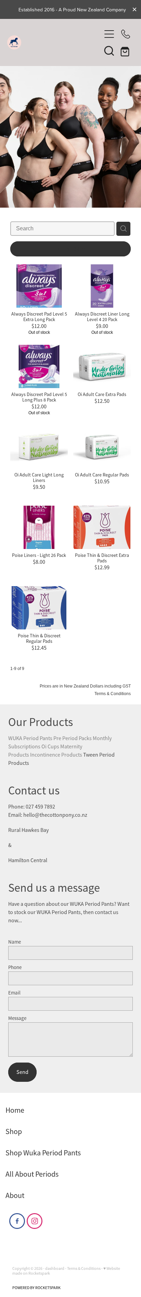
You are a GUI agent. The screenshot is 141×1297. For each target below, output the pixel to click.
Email (14, 992)
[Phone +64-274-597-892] (125, 34)
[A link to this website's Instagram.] (34, 1221)
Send (22, 1072)
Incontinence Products (56, 754)
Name (14, 941)
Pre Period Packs (72, 738)
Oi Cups (50, 746)
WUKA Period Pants (30, 738)
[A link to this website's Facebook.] (17, 1221)
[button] (109, 50)
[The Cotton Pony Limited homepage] (54, 42)
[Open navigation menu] (109, 34)
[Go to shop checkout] (125, 50)
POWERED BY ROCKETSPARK (36, 1287)
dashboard (54, 1268)
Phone (15, 967)
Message (17, 1018)
